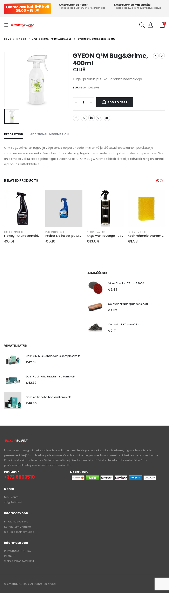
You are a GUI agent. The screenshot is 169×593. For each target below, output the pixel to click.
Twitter (84, 118)
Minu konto (11, 497)
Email (107, 118)
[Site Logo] (22, 25)
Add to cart (117, 102)
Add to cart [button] (34, 197)
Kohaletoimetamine (17, 527)
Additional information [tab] (49, 134)
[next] (162, 56)
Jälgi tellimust (13, 502)
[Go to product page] (22, 208)
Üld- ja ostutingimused (19, 532)
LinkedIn (91, 118)
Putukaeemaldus (13, 232)
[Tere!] (150, 25)
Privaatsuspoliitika (16, 521)
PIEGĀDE (9, 556)
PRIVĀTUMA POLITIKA (17, 551)
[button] (7, 25)
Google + (99, 118)
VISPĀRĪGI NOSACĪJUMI (19, 561)
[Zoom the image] (16, 441)
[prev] (156, 56)
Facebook (76, 118)
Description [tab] (13, 134)
